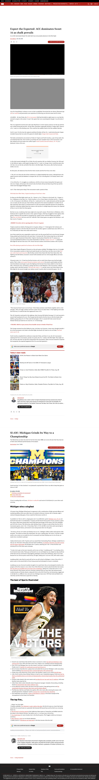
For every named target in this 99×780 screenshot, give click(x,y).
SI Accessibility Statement (76, 769)
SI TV (76, 4)
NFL (12, 4)
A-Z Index (31, 771)
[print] (19, 412)
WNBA (35, 4)
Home (11, 418)
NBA (21, 4)
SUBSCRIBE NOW (44, 1)
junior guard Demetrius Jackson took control (32, 262)
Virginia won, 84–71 (50, 239)
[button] (48, 4)
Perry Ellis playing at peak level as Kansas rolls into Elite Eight (26, 245)
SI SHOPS (37, 1)
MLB (25, 4)
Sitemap (19, 771)
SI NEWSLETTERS (16, 1)
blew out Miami (17, 217)
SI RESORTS (30, 1)
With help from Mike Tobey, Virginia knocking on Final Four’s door (27, 193)
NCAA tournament (32, 117)
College (16, 418)
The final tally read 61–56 (35, 267)
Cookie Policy (32, 769)
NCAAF (30, 4)
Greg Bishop (13, 38)
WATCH (71, 4)
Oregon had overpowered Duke (50, 134)
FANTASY (41, 4)
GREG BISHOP (20, 398)
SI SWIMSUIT (8, 1)
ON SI (2, 1)
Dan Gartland (13, 444)
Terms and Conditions (59, 769)
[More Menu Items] (80, 4)
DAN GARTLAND (21, 738)
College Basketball (19, 757)
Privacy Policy (20, 769)
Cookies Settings (58, 771)
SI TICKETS (24, 1)
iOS (12, 113)
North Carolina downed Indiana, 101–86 (47, 141)
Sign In (96, 4)
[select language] (92, 4)
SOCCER (16, 4)
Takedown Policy (45, 769)
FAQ (42, 771)
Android (16, 113)
